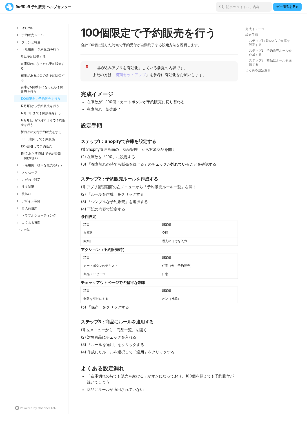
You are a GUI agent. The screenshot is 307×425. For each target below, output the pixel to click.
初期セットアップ (130, 74)
